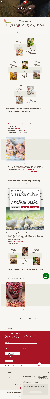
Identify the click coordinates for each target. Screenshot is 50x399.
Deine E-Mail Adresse (10, 346)
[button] (48, 273)
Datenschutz (9, 392)
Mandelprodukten (30, 169)
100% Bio (17, 26)
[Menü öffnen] (1, 2)
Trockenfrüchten (25, 130)
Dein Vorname (8, 342)
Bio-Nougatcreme (34, 171)
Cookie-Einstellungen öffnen (35, 392)
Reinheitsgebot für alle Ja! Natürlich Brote (15, 123)
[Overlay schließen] (48, 372)
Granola (21, 167)
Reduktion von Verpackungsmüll (18, 241)
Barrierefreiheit (14, 392)
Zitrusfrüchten (17, 128)
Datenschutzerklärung (42, 389)
